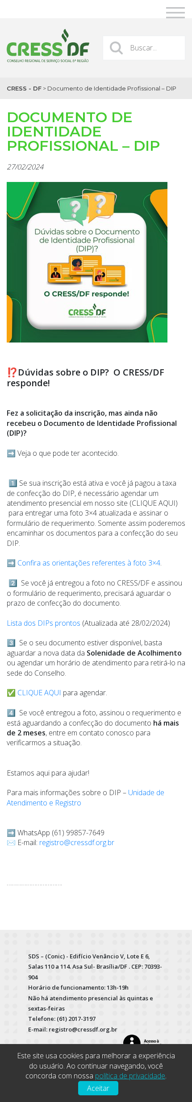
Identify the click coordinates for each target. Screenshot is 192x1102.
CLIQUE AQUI (39, 693)
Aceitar (98, 1088)
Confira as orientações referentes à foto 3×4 (88, 563)
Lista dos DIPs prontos (43, 623)
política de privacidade (130, 1076)
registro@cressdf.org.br (76, 842)
